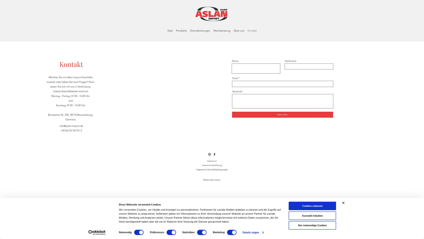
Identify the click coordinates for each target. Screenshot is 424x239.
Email (235, 78)
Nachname (290, 61)
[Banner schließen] (343, 203)
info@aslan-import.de (71, 125)
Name (235, 61)
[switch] (171, 232)
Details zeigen (251, 232)
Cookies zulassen (312, 205)
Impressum (212, 161)
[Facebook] (214, 154)
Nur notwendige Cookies (312, 225)
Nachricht (237, 91)
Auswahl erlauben (312, 215)
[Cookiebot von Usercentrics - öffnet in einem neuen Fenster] (96, 232)
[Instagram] (209, 154)
